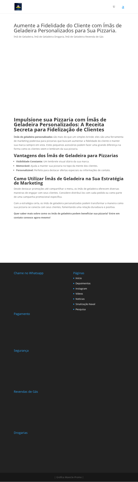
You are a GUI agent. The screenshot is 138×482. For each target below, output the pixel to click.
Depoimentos (83, 283)
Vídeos (79, 293)
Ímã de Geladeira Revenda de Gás (84, 36)
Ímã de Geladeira (23, 36)
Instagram (81, 288)
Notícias (80, 298)
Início (79, 278)
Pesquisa (81, 309)
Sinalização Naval (85, 304)
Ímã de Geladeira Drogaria (49, 36)
